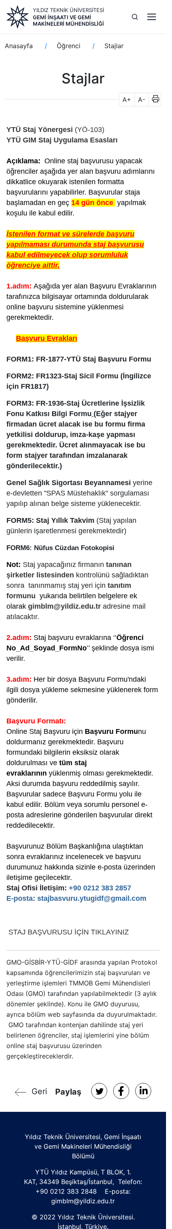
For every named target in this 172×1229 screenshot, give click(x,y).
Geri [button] (39, 1091)
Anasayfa (19, 46)
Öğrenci (68, 46)
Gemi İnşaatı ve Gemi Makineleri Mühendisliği (68, 20)
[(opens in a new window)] (7, 932)
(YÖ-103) (88, 130)
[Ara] (135, 17)
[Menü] (152, 17)
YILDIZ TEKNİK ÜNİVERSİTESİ (68, 10)
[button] (153, 99)
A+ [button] (126, 99)
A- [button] (141, 99)
